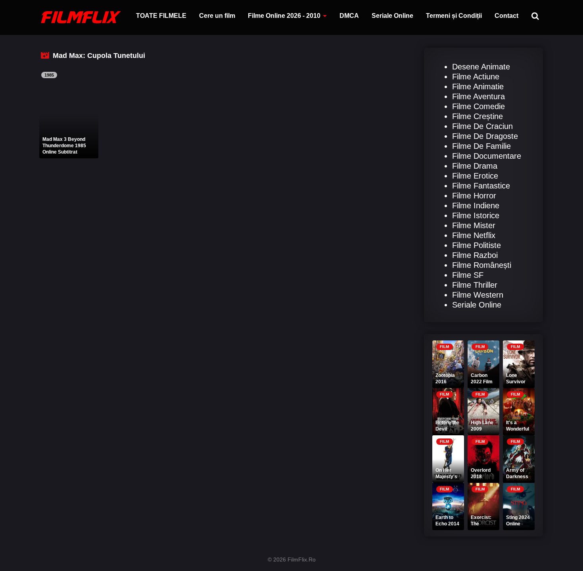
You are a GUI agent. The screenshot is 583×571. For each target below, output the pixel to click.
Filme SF (467, 275)
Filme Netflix (473, 235)
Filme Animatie (478, 86)
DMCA (349, 15)
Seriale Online (392, 15)
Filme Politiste (476, 245)
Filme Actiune (475, 76)
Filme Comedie (478, 106)
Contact (506, 15)
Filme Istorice (475, 215)
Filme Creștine (477, 116)
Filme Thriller (474, 285)
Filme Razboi (475, 255)
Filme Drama (474, 165)
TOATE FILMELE (161, 15)
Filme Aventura (478, 96)
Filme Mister (473, 225)
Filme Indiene (475, 205)
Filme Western (477, 294)
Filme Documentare (486, 156)
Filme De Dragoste (485, 136)
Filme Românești (481, 265)
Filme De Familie (481, 146)
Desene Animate (481, 66)
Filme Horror (474, 195)
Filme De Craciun (482, 126)
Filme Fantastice (481, 185)
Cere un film (217, 15)
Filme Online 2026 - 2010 (284, 15)
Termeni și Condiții (454, 15)
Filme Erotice (475, 175)
